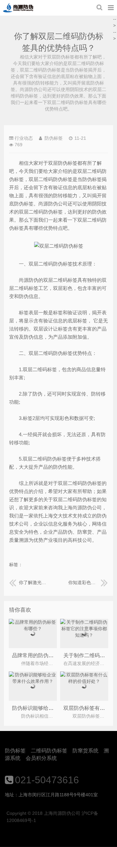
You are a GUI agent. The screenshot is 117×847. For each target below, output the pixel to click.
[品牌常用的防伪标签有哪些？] (33, 628)
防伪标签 (15, 750)
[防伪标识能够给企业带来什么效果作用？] (33, 681)
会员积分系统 (41, 758)
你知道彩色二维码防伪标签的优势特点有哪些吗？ (88, 582)
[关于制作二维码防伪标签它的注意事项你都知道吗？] (84, 635)
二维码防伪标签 (49, 750)
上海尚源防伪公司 (18, 7)
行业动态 (24, 138)
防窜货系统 (85, 750)
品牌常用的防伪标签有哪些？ (46, 655)
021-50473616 (47, 780)
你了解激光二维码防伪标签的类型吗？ (34, 582)
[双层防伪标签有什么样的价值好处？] (84, 681)
